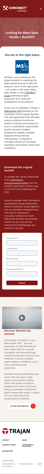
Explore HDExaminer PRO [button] (19, 406)
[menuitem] (11, 440)
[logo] (16, 431)
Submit (22, 283)
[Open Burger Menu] (41, 9)
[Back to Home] (15, 9)
